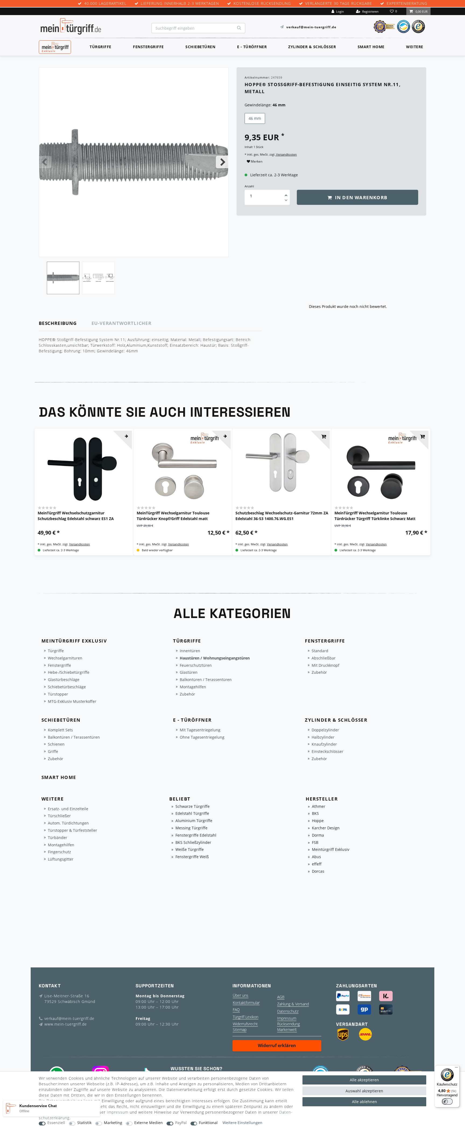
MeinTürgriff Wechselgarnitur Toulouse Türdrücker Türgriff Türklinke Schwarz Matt (374, 515)
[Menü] (456, 1068)
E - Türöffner (252, 46)
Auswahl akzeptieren (364, 1090)
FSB (315, 842)
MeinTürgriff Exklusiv (54, 46)
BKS (315, 813)
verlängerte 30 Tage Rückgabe (338, 3)
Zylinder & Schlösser (312, 46)
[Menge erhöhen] (286, 193)
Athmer (318, 806)
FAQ (236, 1009)
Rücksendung (288, 1023)
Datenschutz (287, 1011)
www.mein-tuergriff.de (65, 1024)
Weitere (414, 46)
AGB (280, 996)
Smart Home (371, 46)
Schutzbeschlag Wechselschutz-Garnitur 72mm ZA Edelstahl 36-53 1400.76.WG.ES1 (281, 515)
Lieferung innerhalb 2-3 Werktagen (180, 3)
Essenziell (56, 1123)
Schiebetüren (200, 46)
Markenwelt (287, 1029)
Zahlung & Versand (293, 1003)
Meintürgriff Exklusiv (330, 849)
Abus (316, 857)
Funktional (208, 1123)
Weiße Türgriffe (189, 849)
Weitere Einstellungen (242, 1123)
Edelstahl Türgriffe (192, 813)
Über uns (240, 995)
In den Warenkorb (360, 197)
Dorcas (318, 871)
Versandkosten (286, 154)
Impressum (286, 1018)
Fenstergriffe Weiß (192, 857)
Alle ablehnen (364, 1101)
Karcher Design (326, 828)
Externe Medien (148, 1123)
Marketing (113, 1123)
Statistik (84, 1123)
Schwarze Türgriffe (192, 806)
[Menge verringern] (286, 201)
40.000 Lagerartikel (105, 3)
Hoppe (318, 821)
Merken (256, 161)
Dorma (318, 835)
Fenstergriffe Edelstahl (195, 835)
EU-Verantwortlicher (121, 323)
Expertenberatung (407, 3)
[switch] (447, 1101)
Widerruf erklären (277, 1045)
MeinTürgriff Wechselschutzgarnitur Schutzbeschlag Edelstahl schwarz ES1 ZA (76, 515)
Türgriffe (100, 46)
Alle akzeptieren (364, 1079)
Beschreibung (58, 323)
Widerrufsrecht (245, 1023)
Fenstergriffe (148, 46)
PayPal (181, 1123)
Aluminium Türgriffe (193, 821)
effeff (317, 864)
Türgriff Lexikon (245, 1016)
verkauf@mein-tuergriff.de (311, 27)
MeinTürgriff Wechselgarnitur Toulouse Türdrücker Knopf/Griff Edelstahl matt (173, 515)
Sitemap (239, 1029)
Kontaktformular (246, 1002)
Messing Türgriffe (191, 828)
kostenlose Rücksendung (262, 3)
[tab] (65, 323)
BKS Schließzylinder (193, 842)
